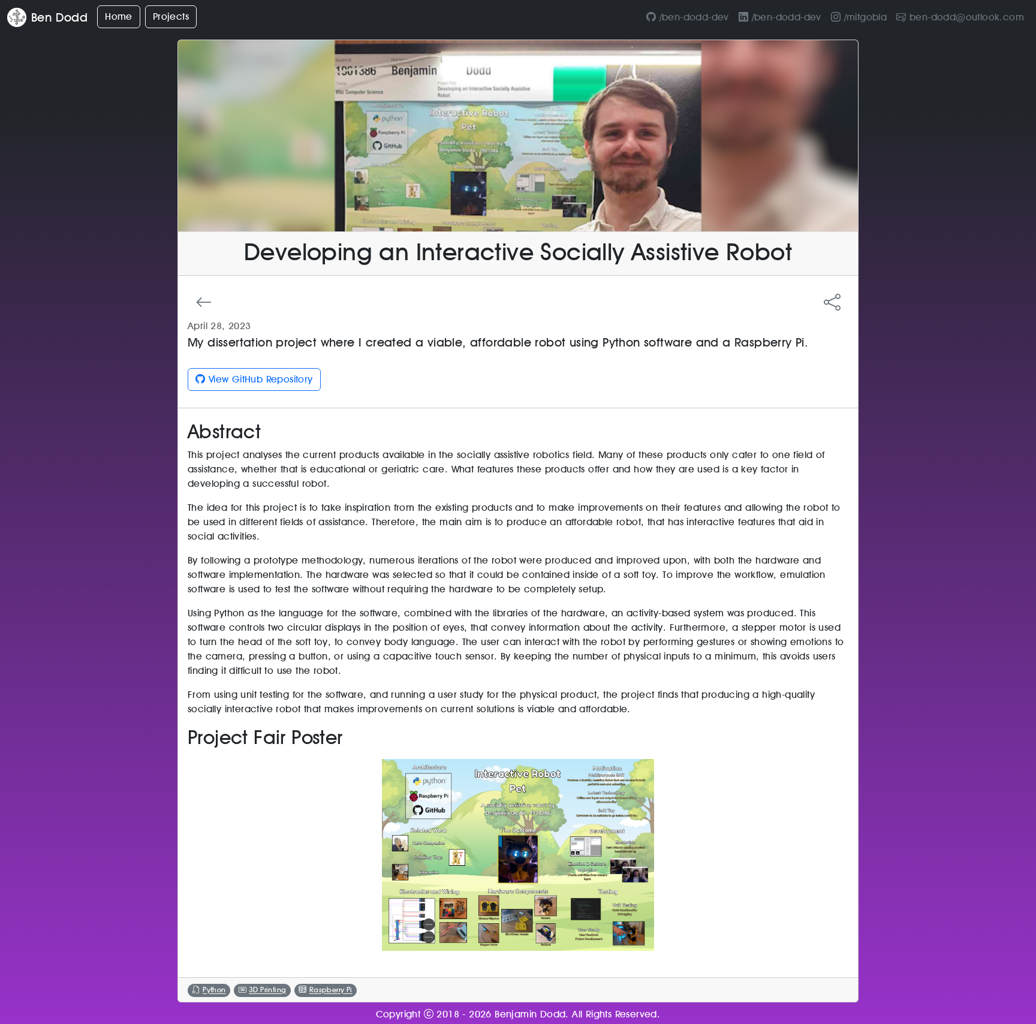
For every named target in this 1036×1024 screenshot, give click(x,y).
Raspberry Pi (331, 990)
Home (118, 16)
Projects (171, 16)
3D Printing (267, 990)
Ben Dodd (59, 17)
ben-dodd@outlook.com (965, 17)
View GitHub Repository (258, 379)
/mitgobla (864, 17)
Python (214, 990)
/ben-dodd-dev (692, 17)
